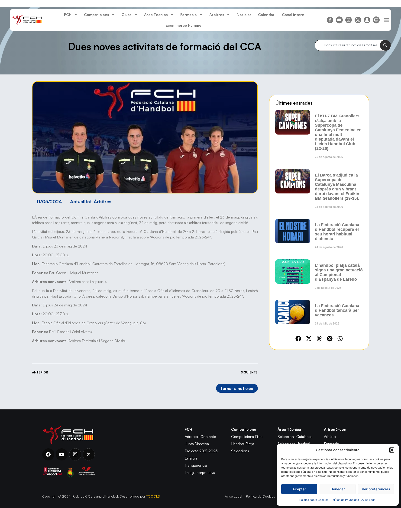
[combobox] (347, 45)
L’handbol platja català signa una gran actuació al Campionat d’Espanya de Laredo (339, 272)
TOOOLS (153, 496)
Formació (188, 14)
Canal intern (293, 14)
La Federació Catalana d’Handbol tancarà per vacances (337, 310)
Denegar (337, 489)
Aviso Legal (368, 500)
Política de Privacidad (345, 500)
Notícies (244, 14)
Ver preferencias (376, 489)
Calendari (266, 14)
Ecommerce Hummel (184, 25)
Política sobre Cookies (313, 500)
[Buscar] (385, 45)
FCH (67, 14)
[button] (391, 450)
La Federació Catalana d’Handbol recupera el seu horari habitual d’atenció (337, 231)
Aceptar (299, 489)
